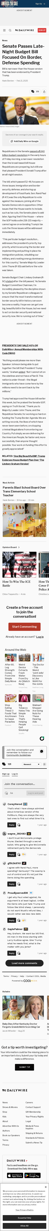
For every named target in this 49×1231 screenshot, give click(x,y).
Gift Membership (33, 1112)
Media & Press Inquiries (32, 1127)
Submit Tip (24, 1067)
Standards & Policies (35, 1138)
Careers (29, 1102)
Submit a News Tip (34, 1142)
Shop (4, 1112)
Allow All (24, 1226)
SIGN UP (42, 30)
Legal (28, 1121)
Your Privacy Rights (35, 1116)
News (5, 1102)
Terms (5, 1140)
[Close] (46, 1187)
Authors (6, 1130)
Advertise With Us (10, 1126)
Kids (4, 1116)
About (5, 1121)
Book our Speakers (11, 1135)
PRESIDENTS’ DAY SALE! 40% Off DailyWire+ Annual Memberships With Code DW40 (22, 349)
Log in (40, 636)
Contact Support (33, 1107)
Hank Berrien (8, 81)
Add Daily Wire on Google (26, 141)
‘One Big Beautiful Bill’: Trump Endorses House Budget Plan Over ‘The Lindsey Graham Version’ (23, 460)
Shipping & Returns (34, 1133)
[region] (24, 1207)
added (22, 372)
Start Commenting (24, 626)
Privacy (5, 1145)
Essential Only (24, 1218)
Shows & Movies (10, 1107)
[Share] (44, 91)
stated (9, 281)
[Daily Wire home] (24, 30)
